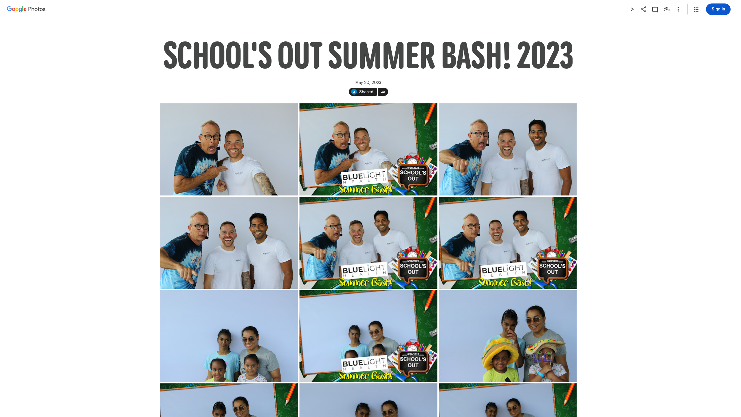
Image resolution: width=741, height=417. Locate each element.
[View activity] (655, 9)
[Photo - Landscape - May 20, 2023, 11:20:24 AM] (229, 336)
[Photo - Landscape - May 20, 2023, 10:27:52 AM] (508, 243)
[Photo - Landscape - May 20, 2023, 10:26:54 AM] (229, 149)
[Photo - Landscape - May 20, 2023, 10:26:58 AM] (368, 149)
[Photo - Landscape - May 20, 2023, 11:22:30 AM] (508, 336)
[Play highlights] (632, 9)
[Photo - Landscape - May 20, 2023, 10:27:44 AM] (508, 149)
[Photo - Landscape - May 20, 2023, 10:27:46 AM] (229, 243)
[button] (696, 9)
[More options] (678, 9)
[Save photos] (666, 9)
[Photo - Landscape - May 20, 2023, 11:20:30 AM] (368, 336)
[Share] (643, 9)
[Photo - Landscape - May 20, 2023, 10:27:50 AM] (368, 243)
